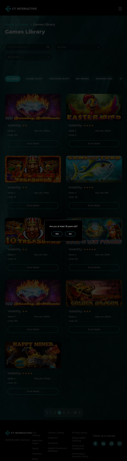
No (70, 234)
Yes (57, 234)
